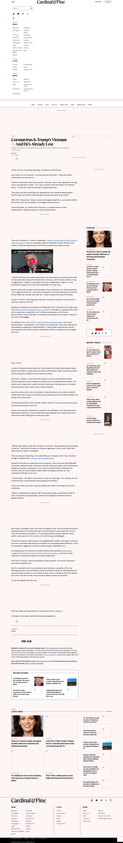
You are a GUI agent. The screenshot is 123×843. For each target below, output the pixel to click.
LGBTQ (26, 45)
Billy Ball (13, 153)
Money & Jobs (17, 48)
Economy (16, 35)
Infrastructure (28, 42)
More (85, 807)
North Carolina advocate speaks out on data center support (94, 420)
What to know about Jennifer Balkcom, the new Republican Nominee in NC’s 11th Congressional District (94, 403)
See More (109, 711)
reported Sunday (48, 322)
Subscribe (98, 1)
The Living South (50, 654)
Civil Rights (16, 30)
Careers (33, 838)
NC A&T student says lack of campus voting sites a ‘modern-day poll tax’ (93, 316)
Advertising (16, 93)
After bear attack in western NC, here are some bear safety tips (90, 733)
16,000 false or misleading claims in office (32, 310)
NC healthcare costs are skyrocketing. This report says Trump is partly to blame (21, 681)
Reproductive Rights (17, 831)
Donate (108, 2)
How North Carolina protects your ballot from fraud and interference (93, 302)
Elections (15, 37)
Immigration (16, 42)
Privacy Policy (42, 838)
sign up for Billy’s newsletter (34, 663)
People (15, 69)
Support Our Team (104, 816)
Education (27, 35)
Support (26, 838)
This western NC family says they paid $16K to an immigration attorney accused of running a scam (91, 771)
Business (15, 28)
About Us (16, 81)
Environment (28, 37)
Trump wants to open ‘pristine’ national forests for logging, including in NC (55, 681)
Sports (15, 55)
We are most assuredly (40, 458)
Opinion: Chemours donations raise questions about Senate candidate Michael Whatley (91, 758)
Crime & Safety (30, 813)
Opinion (26, 79)
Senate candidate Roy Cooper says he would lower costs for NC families (94, 387)
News (25, 67)
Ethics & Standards (16, 838)
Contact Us (16, 89)
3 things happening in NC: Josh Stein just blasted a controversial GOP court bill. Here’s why (55, 693)
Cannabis (27, 28)
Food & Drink (28, 64)
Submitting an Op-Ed (105, 818)
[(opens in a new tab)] (49, 458)
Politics (26, 48)
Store (14, 84)
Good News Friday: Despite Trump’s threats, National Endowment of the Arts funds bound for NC (93, 272)
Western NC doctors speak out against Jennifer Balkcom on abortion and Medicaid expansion (26, 743)
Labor (14, 45)
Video (14, 79)
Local (47, 105)
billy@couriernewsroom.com (40, 661)
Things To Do (28, 69)
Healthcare (16, 40)
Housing (26, 40)
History (15, 67)
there (52, 458)
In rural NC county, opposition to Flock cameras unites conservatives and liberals (22, 693)
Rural (25, 50)
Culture (15, 64)
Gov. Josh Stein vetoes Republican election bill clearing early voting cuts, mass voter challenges (94, 370)
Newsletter (27, 81)
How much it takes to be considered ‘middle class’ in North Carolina (91, 784)
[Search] (31, 8)
